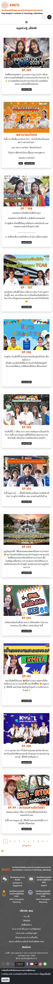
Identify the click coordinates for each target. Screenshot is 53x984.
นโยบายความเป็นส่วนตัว (26, 933)
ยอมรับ (5, 980)
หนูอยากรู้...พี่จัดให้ (26, 89)
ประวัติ (26, 916)
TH (49, 17)
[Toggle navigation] (26, 22)
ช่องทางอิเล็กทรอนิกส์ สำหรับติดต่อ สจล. (26, 941)
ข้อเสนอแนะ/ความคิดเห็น (17, 878)
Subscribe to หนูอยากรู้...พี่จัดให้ (2, 851)
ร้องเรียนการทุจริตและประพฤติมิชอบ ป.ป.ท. (43, 893)
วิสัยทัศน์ (26, 920)
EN (44, 17)
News (20, 163)
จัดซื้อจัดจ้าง (26, 924)
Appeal (44, 885)
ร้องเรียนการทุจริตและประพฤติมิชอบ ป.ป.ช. (16, 893)
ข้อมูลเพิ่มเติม (45, 974)
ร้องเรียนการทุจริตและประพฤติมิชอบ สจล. (44, 879)
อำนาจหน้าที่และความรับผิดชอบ (26, 928)
